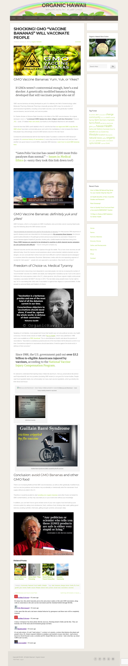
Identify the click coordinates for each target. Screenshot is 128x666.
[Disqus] (47, 619)
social (55, 587)
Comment (78, 42)
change (63, 585)
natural (43, 587)
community (94, 117)
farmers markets (107, 120)
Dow (102, 117)
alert (53, 585)
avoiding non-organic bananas (48, 495)
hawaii (24, 587)
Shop (83, 18)
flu (75, 585)
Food (35, 585)
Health (39, 585)
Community (24, 585)
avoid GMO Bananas (47, 475)
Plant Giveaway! (95, 203)
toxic (59, 587)
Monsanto (109, 135)
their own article (34, 122)
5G (90, 114)
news (46, 587)
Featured (30, 585)
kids (96, 132)
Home (13, 18)
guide (94, 126)
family (72, 585)
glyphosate (110, 123)
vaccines (71, 587)
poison (51, 587)
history (100, 129)
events (112, 117)
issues (33, 587)
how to (112, 129)
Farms (20, 18)
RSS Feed (16, 659)
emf (104, 117)
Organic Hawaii (64, 5)
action (93, 115)
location (101, 135)
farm (97, 120)
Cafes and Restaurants (61, 18)
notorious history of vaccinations (33, 139)
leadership (105, 132)
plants (94, 140)
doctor (67, 585)
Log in (22, 659)
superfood (103, 143)
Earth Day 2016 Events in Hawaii (70, 593)
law (100, 132)
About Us (75, 18)
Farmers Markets (31, 18)
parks (90, 140)
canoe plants (102, 114)
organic (110, 137)
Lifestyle (44, 585)
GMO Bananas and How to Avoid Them (26, 593)
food (77, 585)
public (104, 141)
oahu (104, 138)
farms (92, 123)
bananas (57, 585)
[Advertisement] (104, 88)
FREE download (35, 338)
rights (91, 143)
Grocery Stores (45, 18)
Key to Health (50, 336)
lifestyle (38, 587)
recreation (109, 141)
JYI (15, 122)
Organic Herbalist (37, 42)
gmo (20, 587)
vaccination (64, 587)
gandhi (17, 587)
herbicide (92, 129)
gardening (103, 123)
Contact (90, 18)
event (108, 117)
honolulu (106, 129)
